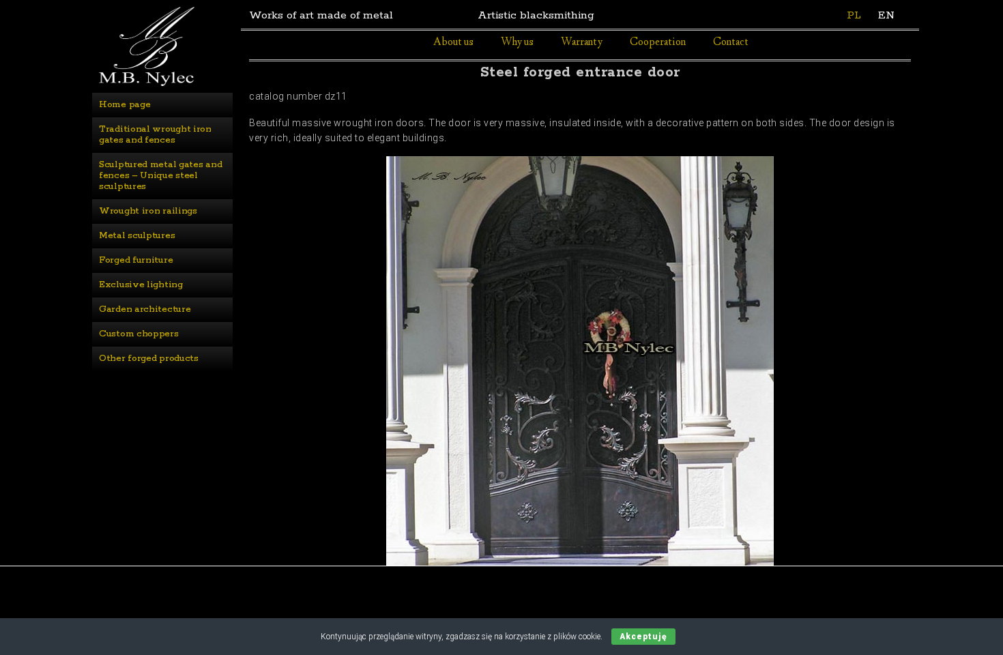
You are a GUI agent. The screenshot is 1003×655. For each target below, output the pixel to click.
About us (453, 42)
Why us (517, 42)
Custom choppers (139, 334)
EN (886, 15)
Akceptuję (643, 636)
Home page (124, 105)
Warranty (581, 42)
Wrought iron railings (148, 211)
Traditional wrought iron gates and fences (156, 134)
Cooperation (658, 42)
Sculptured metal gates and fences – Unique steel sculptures (161, 175)
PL (854, 15)
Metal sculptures (137, 236)
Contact (730, 42)
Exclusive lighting (141, 285)
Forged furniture (136, 260)
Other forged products (149, 358)
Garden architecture (144, 309)
